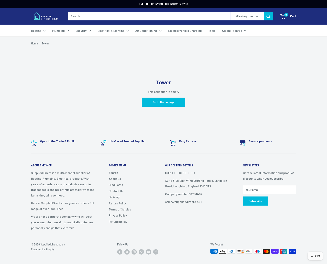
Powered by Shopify (42, 249)
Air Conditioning (146, 30)
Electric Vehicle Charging (185, 30)
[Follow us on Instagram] (134, 251)
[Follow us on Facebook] (119, 251)
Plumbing (58, 30)
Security (81, 30)
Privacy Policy (118, 215)
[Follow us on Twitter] (127, 251)
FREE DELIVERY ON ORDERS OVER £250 (163, 4)
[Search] (268, 16)
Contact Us (116, 191)
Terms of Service (120, 209)
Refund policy (118, 221)
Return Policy (118, 203)
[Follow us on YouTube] (148, 251)
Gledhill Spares (232, 30)
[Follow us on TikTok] (155, 251)
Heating (36, 30)
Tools (212, 30)
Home (34, 43)
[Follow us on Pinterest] (141, 251)
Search (113, 172)
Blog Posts (116, 184)
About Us (115, 178)
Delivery (114, 197)
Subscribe (255, 201)
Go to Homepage (163, 102)
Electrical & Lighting (111, 30)
